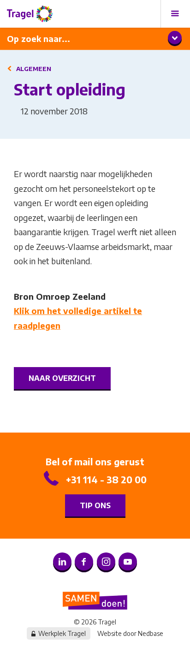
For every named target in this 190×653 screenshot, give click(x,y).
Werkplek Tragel (62, 633)
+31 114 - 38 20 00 (106, 479)
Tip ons (95, 505)
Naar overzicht (62, 378)
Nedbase (150, 633)
